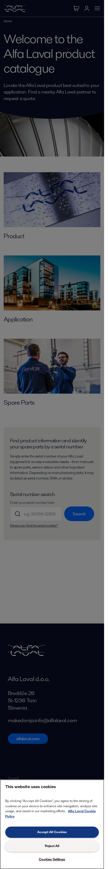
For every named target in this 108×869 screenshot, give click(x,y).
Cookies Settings (52, 859)
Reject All (52, 845)
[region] (52, 824)
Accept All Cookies (52, 831)
